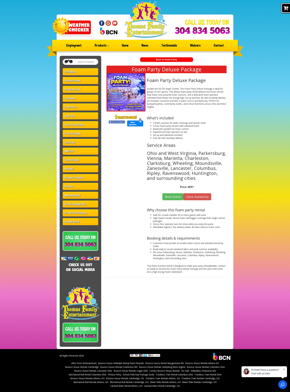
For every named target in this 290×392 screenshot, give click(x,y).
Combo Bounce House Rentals (165, 370)
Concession (70, 98)
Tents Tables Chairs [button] (74, 124)
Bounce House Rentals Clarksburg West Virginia (162, 367)
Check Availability (197, 197)
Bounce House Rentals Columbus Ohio (206, 367)
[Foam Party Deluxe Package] (126, 92)
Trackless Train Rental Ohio (208, 374)
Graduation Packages (75, 213)
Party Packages (73, 133)
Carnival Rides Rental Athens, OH (126, 385)
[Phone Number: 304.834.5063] (202, 30)
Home (125, 45)
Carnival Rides (72, 160)
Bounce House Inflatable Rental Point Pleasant (121, 363)
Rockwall (69, 169)
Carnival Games (72, 80)
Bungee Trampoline (74, 177)
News (145, 45)
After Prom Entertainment (84, 363)
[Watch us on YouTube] (115, 22)
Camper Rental (72, 221)
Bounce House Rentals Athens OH (202, 363)
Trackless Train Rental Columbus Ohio (174, 374)
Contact (219, 45)
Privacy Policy (114, 374)
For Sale (69, 186)
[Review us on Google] (108, 22)
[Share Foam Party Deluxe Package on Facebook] (117, 122)
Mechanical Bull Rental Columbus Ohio (87, 374)
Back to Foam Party (166, 59)
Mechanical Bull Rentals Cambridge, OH (129, 382)
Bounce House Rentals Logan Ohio (131, 370)
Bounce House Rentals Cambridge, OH (125, 378)
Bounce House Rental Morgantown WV (164, 363)
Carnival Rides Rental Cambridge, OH (162, 385)
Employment (74, 45)
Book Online (173, 197)
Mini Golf (69, 151)
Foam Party (70, 107)
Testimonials (169, 45)
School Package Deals (75, 204)
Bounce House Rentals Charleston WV (118, 367)
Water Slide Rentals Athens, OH (165, 382)
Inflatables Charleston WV (203, 370)
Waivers (195, 45)
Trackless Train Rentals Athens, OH (162, 378)
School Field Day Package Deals (138, 374)
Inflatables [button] (70, 72)
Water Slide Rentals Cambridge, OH (199, 382)
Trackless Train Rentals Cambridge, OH (200, 378)
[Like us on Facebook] (102, 22)
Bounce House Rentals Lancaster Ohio (93, 370)
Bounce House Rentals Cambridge (82, 367)
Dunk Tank (70, 142)
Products (101, 45)
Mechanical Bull (72, 195)
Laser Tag (70, 116)
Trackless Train (72, 89)
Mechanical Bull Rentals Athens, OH (90, 382)
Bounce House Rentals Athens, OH (87, 378)
